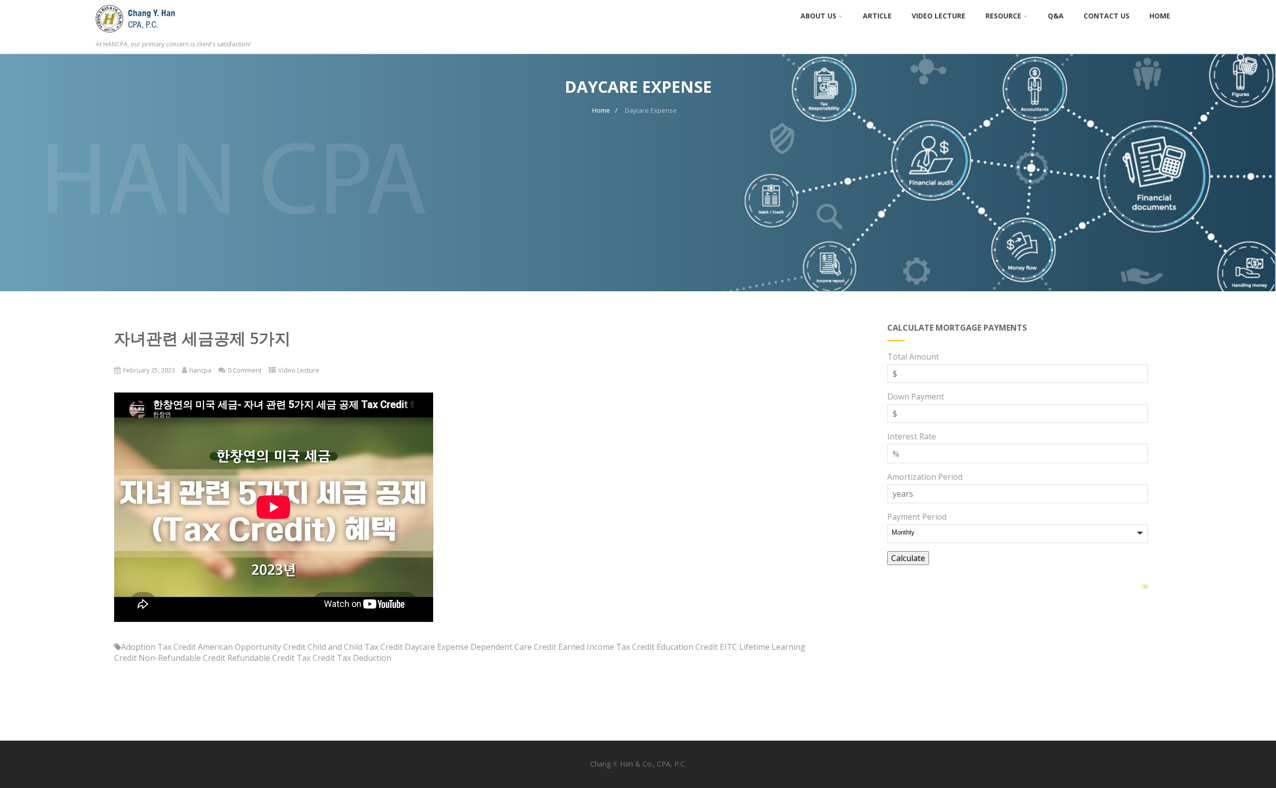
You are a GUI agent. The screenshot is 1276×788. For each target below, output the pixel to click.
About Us (818, 15)
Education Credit (687, 646)
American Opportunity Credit (252, 646)
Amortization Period (924, 476)
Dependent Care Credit (513, 646)
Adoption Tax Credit (158, 646)
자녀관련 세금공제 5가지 (202, 338)
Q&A (1056, 15)
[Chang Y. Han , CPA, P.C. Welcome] (147, 34)
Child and (325, 646)
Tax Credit (316, 657)
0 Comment (245, 370)
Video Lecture (938, 15)
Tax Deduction (364, 657)
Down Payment (915, 396)
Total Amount (913, 356)
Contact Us (1106, 15)
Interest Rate (911, 436)
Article (877, 15)
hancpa (200, 370)
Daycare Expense (437, 646)
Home (1159, 15)
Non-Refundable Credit (182, 657)
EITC (728, 646)
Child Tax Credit (373, 646)
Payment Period (917, 516)
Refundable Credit (261, 657)
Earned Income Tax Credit (606, 646)
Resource (1003, 15)
